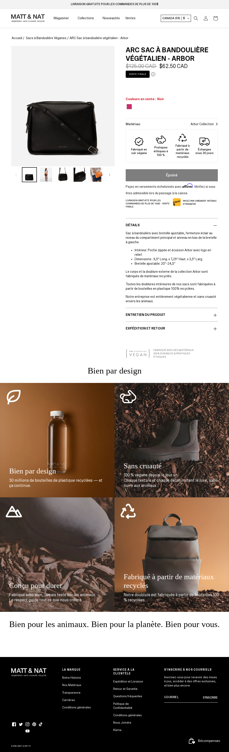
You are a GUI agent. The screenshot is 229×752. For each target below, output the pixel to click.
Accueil (17, 38)
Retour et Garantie (125, 689)
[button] (196, 18)
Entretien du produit (145, 315)
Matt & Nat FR (23, 746)
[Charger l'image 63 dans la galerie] (79, 174)
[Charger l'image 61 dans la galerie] (46, 174)
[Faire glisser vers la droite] (109, 175)
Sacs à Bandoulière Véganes (46, 38)
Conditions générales (76, 707)
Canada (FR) (173, 18)
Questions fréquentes (127, 696)
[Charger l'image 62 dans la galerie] (63, 174)
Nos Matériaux (71, 685)
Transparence (71, 692)
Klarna (117, 730)
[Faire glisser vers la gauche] (16, 175)
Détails (133, 225)
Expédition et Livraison (128, 681)
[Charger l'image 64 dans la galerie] (96, 174)
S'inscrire (210, 697)
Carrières (68, 700)
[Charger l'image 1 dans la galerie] (29, 174)
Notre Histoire (71, 677)
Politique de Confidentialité (122, 706)
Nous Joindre (122, 722)
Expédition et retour (145, 328)
